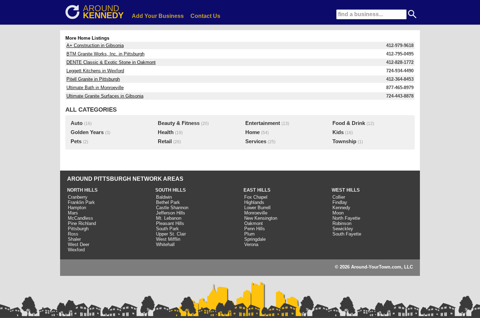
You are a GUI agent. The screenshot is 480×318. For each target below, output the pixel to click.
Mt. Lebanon (168, 218)
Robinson (341, 223)
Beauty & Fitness (179, 123)
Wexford (76, 249)
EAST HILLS (257, 190)
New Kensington (260, 218)
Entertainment (262, 123)
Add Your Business (158, 16)
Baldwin (164, 197)
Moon (338, 213)
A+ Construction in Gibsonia (95, 45)
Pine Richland (82, 223)
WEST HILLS (346, 190)
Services (255, 141)
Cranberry (77, 197)
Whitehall (165, 244)
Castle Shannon (172, 207)
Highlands (254, 202)
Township (344, 141)
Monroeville (255, 213)
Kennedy (341, 207)
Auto (77, 123)
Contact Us (205, 16)
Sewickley (342, 228)
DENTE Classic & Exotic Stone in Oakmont (111, 62)
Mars (73, 213)
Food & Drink (348, 123)
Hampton (77, 207)
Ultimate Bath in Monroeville (95, 87)
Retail (165, 141)
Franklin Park (81, 202)
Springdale (255, 239)
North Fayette (346, 218)
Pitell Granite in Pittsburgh (93, 79)
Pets (76, 141)
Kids (338, 132)
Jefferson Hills (170, 213)
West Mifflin (168, 239)
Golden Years (87, 132)
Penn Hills (254, 228)
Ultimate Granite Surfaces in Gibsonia (104, 96)
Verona (251, 244)
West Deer (78, 244)
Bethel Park (168, 202)
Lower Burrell (257, 207)
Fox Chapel (255, 197)
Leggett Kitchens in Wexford (95, 70)
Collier (338, 197)
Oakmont (253, 223)
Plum (249, 234)
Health (166, 132)
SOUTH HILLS (170, 190)
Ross (73, 234)
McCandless (80, 218)
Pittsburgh (78, 228)
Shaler (74, 239)
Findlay (339, 202)
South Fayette (346, 234)
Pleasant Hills (170, 223)
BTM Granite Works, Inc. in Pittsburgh (105, 54)
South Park (167, 228)
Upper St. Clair (171, 234)
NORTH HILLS (82, 190)
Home (252, 132)
